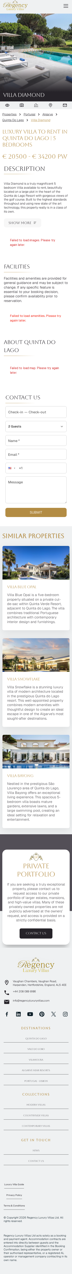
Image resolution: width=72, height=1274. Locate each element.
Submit (36, 512)
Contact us (36, 933)
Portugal (29, 114)
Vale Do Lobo (36, 1049)
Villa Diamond (40, 120)
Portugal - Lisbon (36, 1081)
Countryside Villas (36, 1115)
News (36, 1150)
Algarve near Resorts (36, 1070)
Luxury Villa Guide (14, 1184)
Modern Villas (36, 1105)
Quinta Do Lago (13, 120)
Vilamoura (36, 1060)
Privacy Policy (14, 1195)
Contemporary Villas (36, 1126)
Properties (9, 114)
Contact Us (36, 1161)
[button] (65, 6)
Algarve (47, 114)
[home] (15, 5)
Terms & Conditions (14, 1205)
